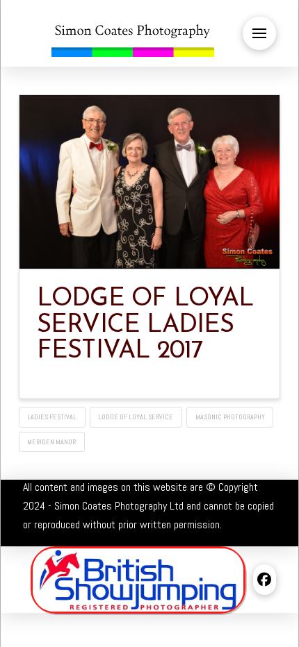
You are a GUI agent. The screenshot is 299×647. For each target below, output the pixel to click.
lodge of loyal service (135, 416)
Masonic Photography (230, 416)
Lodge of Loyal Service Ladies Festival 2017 (145, 325)
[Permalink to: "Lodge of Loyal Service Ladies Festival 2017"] (149, 182)
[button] (259, 33)
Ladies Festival (51, 416)
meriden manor (51, 441)
